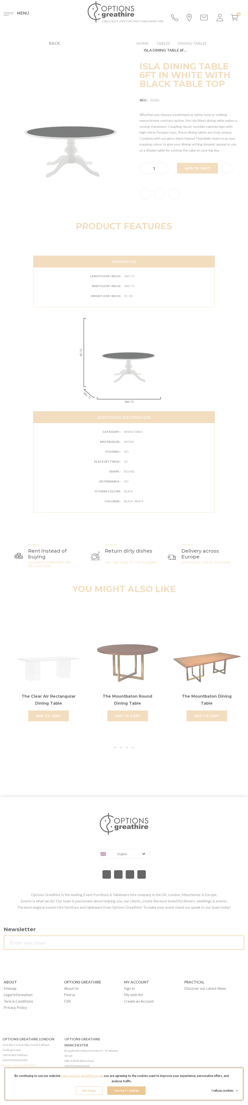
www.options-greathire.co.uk (81, 1076)
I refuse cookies (224, 1090)
